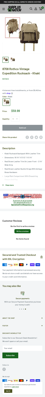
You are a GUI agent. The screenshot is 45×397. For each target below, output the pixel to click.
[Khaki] (6, 102)
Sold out (22, 128)
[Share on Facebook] (27, 137)
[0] (40, 8)
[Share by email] (41, 137)
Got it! (8, 391)
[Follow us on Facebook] (4, 369)
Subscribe (10, 355)
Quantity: (6, 119)
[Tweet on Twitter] (36, 137)
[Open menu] (3, 9)
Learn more (15, 387)
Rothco (5, 79)
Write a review (22, 231)
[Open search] (31, 8)
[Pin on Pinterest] (31, 137)
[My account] (36, 8)
